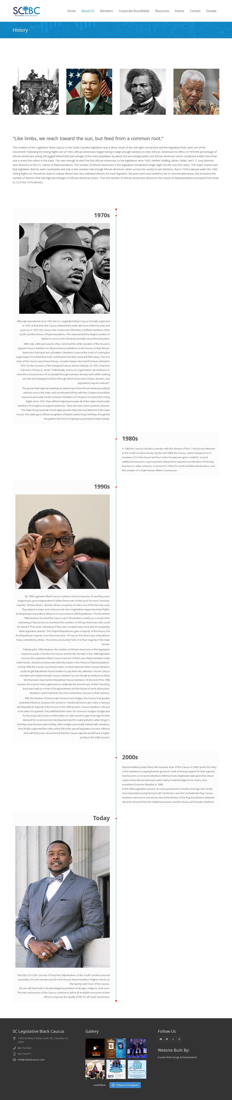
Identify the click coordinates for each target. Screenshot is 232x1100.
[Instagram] (179, 1039)
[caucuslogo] (26, 10)
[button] (97, 11)
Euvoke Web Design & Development (177, 1057)
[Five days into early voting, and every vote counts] (137, 1069)
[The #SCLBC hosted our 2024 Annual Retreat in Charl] (95, 1048)
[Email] (161, 1039)
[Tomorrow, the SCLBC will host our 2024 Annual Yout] (116, 1069)
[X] (173, 1039)
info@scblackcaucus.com (31, 1059)
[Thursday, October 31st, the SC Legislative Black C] (95, 1069)
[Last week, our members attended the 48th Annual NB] (137, 1048)
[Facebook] (167, 1039)
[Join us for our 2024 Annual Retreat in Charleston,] (116, 1048)
